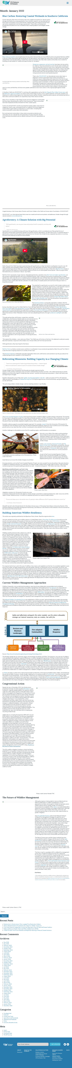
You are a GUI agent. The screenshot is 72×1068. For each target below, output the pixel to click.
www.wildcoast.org (17, 216)
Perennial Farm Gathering (40, 310)
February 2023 (8, 970)
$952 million (41, 592)
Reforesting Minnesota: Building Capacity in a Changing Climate (35, 359)
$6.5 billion (26, 689)
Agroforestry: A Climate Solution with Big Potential (28, 219)
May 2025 (6, 944)
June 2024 (6, 953)
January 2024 (7, 959)
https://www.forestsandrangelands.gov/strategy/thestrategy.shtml (24, 654)
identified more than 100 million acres (17, 576)
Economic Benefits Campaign (43, 1056)
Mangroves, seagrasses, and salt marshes (43, 64)
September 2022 (8, 975)
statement (43, 865)
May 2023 (6, 968)
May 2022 (6, 979)
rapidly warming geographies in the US (34, 378)
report (55, 807)
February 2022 (8, 984)
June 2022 (6, 978)
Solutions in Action (42, 1050)
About (19, 1050)
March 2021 (7, 1001)
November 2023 (8, 961)
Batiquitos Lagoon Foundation (12, 94)
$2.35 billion (19, 593)
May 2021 (6, 998)
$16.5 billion (56, 521)
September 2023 (8, 964)
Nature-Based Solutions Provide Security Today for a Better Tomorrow (23, 926)
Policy (5, 1021)
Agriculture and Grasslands (11, 1018)
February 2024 (8, 958)
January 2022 (7, 985)
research (44, 424)
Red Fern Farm (60, 269)
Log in (5, 1030)
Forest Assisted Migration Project (14, 417)
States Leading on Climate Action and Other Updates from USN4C (21, 929)
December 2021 (8, 987)
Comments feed (8, 1033)
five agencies (52, 588)
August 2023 (7, 965)
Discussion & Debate (57, 1058)
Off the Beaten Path (40, 1058)
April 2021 (6, 999)
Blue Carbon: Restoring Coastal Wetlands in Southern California (35, 16)
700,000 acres (47, 661)
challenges (24, 664)
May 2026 (6, 942)
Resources (19, 1052)
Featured (6, 1015)
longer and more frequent (14, 524)
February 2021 (8, 1002)
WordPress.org (8, 1035)
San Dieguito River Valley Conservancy (55, 92)
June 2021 (6, 996)
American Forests (56, 444)
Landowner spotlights (56, 313)
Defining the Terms (57, 1060)
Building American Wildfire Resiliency (22, 512)
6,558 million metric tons (11, 553)
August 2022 (7, 976)
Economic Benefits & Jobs (10, 1022)
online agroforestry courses (21, 308)
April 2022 (6, 981)
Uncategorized (7, 1013)
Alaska (5, 673)
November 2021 (8, 989)
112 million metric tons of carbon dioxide (16, 547)
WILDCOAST (42, 76)
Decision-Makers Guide (57, 1050)
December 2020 (8, 1006)
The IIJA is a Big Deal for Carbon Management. (18, 745)
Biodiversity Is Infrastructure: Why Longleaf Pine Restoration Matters (22, 924)
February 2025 (8, 945)
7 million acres (51, 524)
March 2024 (7, 956)
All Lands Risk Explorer (43, 816)
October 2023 (7, 962)
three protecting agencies (53, 677)
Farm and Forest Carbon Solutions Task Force (52, 861)
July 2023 (6, 967)
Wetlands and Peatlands (10, 1019)
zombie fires (51, 674)
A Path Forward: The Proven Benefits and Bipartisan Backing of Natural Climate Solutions (28, 930)
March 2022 (7, 982)
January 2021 (7, 1004)
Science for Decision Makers (57, 1054)
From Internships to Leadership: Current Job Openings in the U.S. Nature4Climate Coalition (28, 927)
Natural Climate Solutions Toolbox (56, 1056)
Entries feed (7, 1032)
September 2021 (8, 992)
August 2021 (7, 993)
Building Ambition (40, 1052)
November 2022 (8, 973)
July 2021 (6, 995)
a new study (47, 444)
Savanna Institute (39, 303)
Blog (68, 1050)
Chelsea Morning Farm (26, 379)
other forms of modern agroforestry (56, 275)
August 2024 (7, 951)
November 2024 (8, 947)
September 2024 (8, 950)
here (53, 516)
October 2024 (7, 948)
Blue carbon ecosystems (9, 57)
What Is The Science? (28, 1050)
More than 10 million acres (50, 519)
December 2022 (8, 972)
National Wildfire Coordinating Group (15, 599)
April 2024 (6, 955)
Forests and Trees (8, 1016)
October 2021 (7, 990)
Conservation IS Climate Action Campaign (41, 1054)
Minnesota (53, 448)
